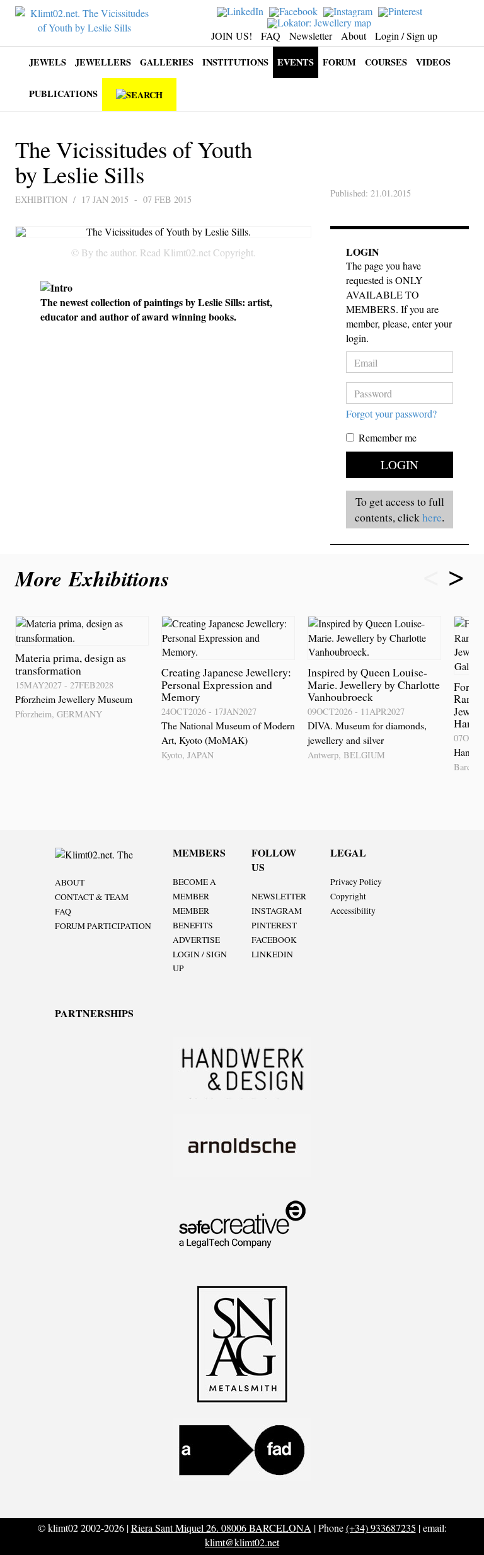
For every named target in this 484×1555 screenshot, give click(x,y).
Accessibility (353, 910)
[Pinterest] (401, 10)
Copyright (348, 896)
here (432, 517)
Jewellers (103, 62)
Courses (386, 62)
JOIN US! (231, 35)
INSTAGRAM (276, 910)
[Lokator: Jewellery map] (320, 21)
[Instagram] (349, 10)
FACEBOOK (274, 939)
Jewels (47, 62)
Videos (433, 62)
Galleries (166, 62)
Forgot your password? (391, 413)
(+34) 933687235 (381, 1527)
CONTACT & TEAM (92, 897)
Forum (339, 62)
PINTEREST (274, 925)
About (353, 35)
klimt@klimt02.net (242, 1542)
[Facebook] (295, 10)
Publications (63, 93)
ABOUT (69, 882)
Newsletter (310, 35)
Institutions (235, 62)
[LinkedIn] (242, 10)
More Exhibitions (95, 578)
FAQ (270, 35)
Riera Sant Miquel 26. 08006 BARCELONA (221, 1527)
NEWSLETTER (278, 896)
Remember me (388, 437)
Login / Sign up (406, 35)
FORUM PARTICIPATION (103, 925)
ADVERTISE (196, 939)
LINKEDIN (272, 954)
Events (295, 62)
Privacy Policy (356, 881)
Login (399, 464)
